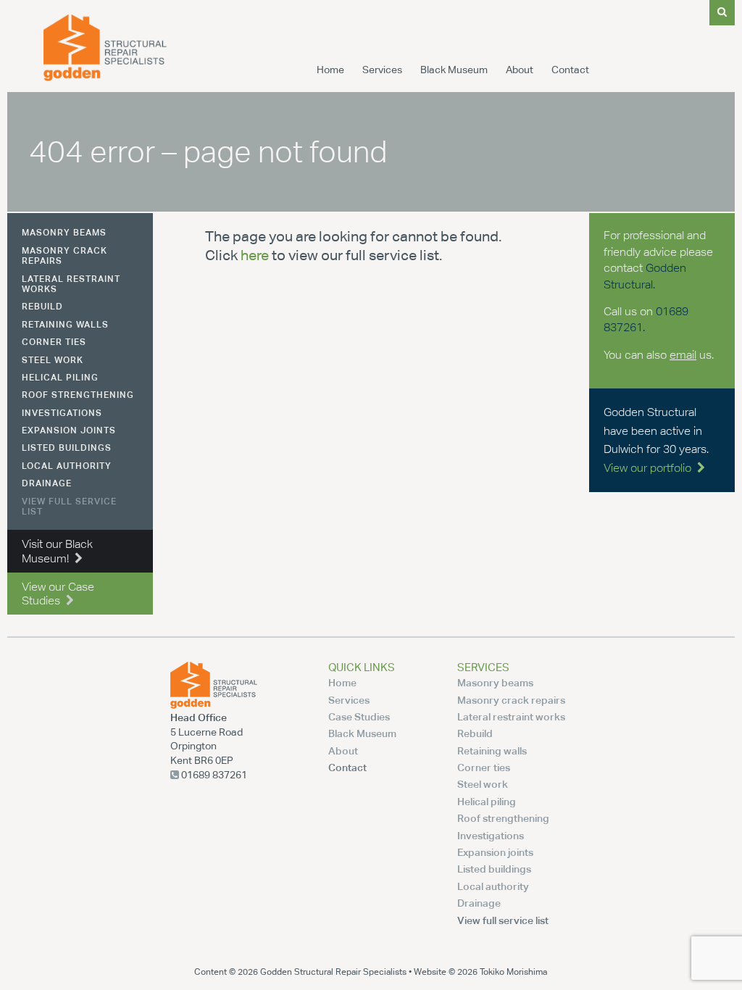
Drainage (47, 483)
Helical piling (60, 377)
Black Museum (454, 69)
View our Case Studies (58, 593)
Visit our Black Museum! (57, 551)
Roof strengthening (78, 394)
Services (382, 69)
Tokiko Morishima (513, 971)
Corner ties (54, 341)
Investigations (62, 412)
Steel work (52, 359)
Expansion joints (69, 430)
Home (330, 69)
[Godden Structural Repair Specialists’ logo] (105, 77)
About (519, 69)
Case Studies (359, 716)
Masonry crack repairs (64, 255)
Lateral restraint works (71, 283)
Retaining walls (65, 324)
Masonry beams (64, 232)
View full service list (69, 506)
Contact (570, 69)
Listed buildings (67, 447)
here (255, 254)
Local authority (67, 465)
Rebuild (42, 306)
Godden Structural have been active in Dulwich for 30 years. (656, 440)
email (683, 355)
